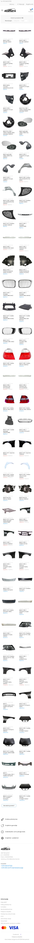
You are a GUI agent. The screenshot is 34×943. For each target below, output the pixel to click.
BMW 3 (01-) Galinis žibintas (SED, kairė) (8, 408)
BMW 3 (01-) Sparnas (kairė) (8, 453)
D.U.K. (2, 916)
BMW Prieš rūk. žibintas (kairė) (7, 498)
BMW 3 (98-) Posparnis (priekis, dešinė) (24, 63)
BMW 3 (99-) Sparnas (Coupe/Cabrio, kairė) (7, 566)
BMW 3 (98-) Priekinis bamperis (8, 589)
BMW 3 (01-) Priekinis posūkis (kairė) (24, 201)
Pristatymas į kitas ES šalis (8, 914)
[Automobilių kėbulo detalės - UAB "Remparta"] (10, 10)
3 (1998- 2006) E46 (8, 39)
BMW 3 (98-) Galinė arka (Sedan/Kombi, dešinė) (8, 202)
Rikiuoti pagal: (8, 20)
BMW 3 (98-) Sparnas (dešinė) (7, 543)
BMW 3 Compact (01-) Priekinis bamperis (7, 797)
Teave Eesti (4, 921)
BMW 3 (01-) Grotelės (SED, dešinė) (23, 341)
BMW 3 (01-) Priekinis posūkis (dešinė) (8, 224)
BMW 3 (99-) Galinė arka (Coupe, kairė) (8, 475)
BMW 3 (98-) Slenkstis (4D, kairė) (8, 247)
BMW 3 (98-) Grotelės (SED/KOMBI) (22, 225)
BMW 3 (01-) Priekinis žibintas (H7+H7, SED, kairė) (24, 634)
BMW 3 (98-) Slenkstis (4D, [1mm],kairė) (6, 386)
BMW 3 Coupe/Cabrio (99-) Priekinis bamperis (8, 774)
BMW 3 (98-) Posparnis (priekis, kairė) (8, 63)
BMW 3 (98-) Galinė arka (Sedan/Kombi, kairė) (24, 179)
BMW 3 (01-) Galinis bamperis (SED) (8, 610)
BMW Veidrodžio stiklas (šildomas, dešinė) (7, 156)
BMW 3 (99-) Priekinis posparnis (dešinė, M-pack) (24, 271)
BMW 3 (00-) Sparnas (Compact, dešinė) (8, 729)
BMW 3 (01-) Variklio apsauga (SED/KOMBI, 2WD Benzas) (24, 318)
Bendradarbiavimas (6, 909)
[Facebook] (20, 934)
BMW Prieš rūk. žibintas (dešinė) (23, 498)
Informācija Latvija (6, 918)
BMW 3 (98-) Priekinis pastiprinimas (23, 658)
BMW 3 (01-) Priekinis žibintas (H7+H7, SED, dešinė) (8, 658)
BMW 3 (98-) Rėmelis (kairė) (7, 41)
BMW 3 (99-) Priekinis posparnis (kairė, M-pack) (8, 271)
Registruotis (29, 4)
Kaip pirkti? (4, 902)
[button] (30, 10)
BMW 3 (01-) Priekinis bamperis (24, 589)
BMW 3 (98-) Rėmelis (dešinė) (24, 41)
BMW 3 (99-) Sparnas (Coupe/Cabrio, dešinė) (23, 566)
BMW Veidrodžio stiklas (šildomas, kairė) (23, 133)
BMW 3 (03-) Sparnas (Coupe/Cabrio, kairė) (23, 681)
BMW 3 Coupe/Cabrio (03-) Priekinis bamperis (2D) (8, 706)
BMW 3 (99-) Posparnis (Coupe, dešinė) (8, 109)
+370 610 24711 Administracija (12, 868)
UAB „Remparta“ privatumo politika (10, 923)
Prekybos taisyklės (6, 911)
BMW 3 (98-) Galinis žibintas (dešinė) (24, 364)
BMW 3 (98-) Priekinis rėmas (23, 543)
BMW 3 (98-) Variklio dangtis (24, 752)
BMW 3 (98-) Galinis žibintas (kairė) (8, 364)
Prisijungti (21, 4)
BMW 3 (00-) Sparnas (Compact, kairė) (24, 705)
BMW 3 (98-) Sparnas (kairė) (23, 520)
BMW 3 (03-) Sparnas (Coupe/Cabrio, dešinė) (7, 681)
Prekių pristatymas (6, 904)
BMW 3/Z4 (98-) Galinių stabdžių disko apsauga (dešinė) (9, 133)
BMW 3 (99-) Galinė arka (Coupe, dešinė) (24, 476)
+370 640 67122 (6, 1)
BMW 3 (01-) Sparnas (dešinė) (25, 453)
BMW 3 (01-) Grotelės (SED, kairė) (8, 340)
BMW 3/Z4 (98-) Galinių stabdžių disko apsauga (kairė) (25, 109)
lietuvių (11, 4)
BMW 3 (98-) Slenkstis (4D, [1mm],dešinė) (23, 386)
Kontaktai (3, 907)
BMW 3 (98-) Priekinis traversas (24, 773)
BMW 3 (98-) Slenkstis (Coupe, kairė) (24, 611)
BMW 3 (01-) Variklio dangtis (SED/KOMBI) (8, 752)
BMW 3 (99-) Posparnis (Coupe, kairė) (24, 86)
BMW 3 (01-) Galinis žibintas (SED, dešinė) (25, 408)
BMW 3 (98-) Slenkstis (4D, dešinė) (23, 248)
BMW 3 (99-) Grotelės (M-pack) (24, 430)
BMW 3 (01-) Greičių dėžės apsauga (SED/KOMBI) (8, 521)
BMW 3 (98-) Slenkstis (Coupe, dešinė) (7, 634)
